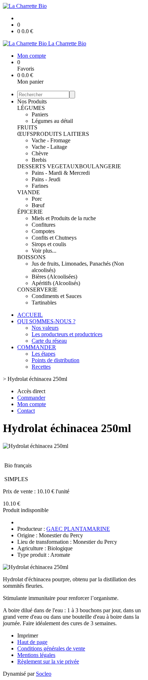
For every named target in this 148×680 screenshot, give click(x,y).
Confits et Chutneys (54, 238)
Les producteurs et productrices (67, 334)
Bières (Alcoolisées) (54, 277)
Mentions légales (36, 655)
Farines (40, 186)
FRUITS (27, 127)
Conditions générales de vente (51, 648)
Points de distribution (55, 360)
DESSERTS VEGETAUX (48, 166)
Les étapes (43, 354)
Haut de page (32, 642)
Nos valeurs (45, 328)
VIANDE (28, 192)
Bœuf (38, 205)
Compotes (43, 231)
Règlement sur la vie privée (48, 661)
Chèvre (40, 153)
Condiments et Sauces (57, 296)
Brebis (39, 160)
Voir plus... (44, 251)
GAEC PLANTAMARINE (78, 529)
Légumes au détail (52, 121)
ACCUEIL (30, 315)
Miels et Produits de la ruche (64, 218)
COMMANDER (36, 347)
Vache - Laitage (49, 147)
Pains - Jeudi (46, 179)
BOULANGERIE (100, 166)
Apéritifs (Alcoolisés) (56, 283)
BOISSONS (31, 257)
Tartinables (44, 302)
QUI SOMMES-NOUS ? (46, 321)
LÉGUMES (31, 108)
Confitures (43, 225)
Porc (37, 199)
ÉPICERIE (30, 212)
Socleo (43, 674)
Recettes (41, 367)
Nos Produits (32, 101)
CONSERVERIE (37, 289)
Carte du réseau (49, 341)
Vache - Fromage (51, 140)
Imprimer (27, 635)
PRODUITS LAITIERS (61, 134)
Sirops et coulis (49, 244)
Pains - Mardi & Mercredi (61, 173)
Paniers (40, 114)
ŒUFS (25, 134)
